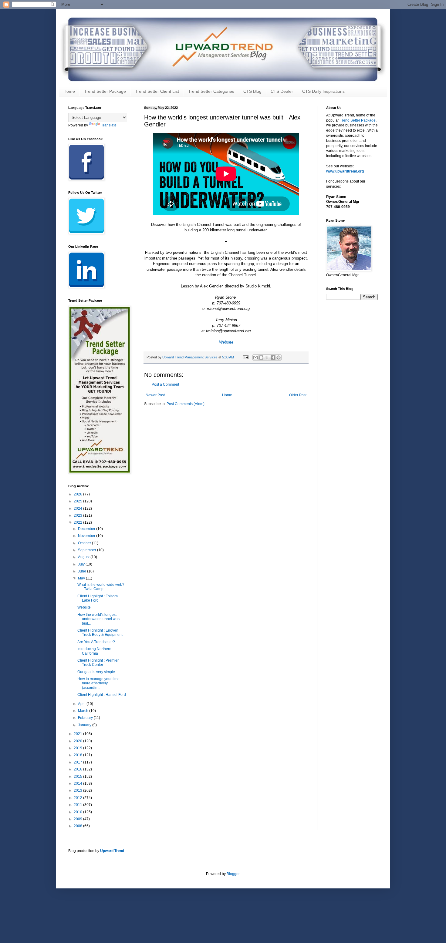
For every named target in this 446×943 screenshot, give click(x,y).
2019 (78, 748)
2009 (78, 819)
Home (69, 91)
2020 (78, 741)
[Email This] (255, 357)
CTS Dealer (282, 91)
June (82, 571)
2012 (78, 798)
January (85, 725)
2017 (78, 762)
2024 (78, 508)
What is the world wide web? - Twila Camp (100, 586)
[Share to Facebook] (273, 357)
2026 (78, 494)
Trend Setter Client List (157, 91)
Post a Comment (165, 384)
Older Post (297, 395)
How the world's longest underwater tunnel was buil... (98, 619)
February (86, 718)
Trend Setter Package (105, 91)
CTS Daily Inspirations (323, 91)
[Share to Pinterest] (278, 357)
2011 (78, 805)
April (82, 704)
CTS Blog (252, 91)
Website (84, 607)
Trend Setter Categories (211, 91)
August (84, 557)
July (82, 564)
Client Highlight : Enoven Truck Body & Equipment (100, 632)
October (85, 543)
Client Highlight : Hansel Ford (101, 695)
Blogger (233, 874)
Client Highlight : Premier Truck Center (98, 662)
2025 (78, 501)
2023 (78, 515)
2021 (78, 734)
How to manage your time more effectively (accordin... (98, 683)
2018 (78, 755)
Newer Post (155, 395)
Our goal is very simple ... (98, 672)
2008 (78, 826)
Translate (109, 125)
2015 (78, 776)
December (87, 529)
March (83, 711)
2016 (78, 769)
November (87, 536)
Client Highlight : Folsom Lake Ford (97, 598)
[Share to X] (267, 357)
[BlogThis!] (261, 357)
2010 (78, 812)
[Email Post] (245, 357)
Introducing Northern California (94, 651)
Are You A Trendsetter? (96, 642)
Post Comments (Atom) (185, 404)
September (87, 550)
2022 (78, 522)
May (82, 578)
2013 (78, 790)
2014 (78, 783)
